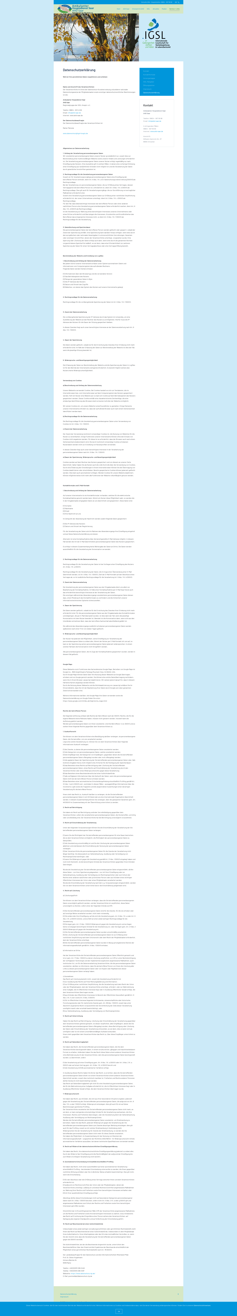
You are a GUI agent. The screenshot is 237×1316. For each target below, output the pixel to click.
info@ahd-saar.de (74, 113)
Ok (119, 1311)
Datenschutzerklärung (151, 93)
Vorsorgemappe (149, 78)
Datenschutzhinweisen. (202, 1305)
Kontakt (146, 71)
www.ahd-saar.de (156, 131)
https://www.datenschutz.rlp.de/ (83, 1273)
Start (118, 9)
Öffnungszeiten (149, 85)
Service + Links (174, 9)
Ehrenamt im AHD (138, 9)
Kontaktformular (149, 75)
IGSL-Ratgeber (148, 82)
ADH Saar (126, 9)
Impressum (147, 89)
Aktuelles (156, 9)
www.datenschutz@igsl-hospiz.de (75, 133)
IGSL (148, 9)
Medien (164, 9)
